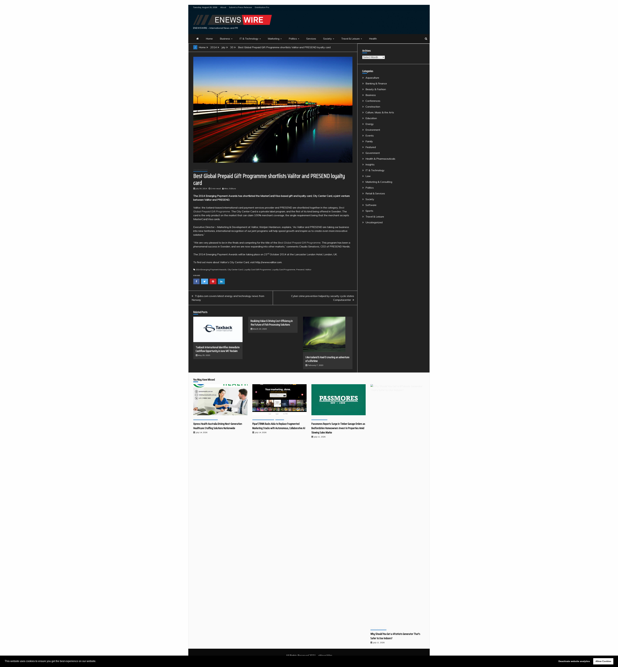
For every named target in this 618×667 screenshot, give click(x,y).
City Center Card (235, 269)
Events (369, 135)
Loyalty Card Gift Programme (257, 269)
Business (225, 38)
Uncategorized (200, 169)
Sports (369, 210)
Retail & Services (375, 193)
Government (372, 152)
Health (373, 38)
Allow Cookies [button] (603, 661)
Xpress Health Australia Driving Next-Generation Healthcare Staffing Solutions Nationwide (217, 426)
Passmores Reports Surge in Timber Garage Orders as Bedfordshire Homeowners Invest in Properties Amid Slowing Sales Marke (338, 428)
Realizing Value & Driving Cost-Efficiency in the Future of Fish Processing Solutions (272, 323)
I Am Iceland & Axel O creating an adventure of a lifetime (327, 359)
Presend (300, 269)
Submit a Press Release (240, 7)
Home (209, 38)
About (223, 7)
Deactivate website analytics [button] (574, 661)
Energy (369, 124)
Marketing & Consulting (378, 181)
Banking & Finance (376, 83)
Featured (370, 147)
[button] (97, 661)
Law (368, 176)
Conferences (372, 100)
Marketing (273, 38)
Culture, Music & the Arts (379, 112)
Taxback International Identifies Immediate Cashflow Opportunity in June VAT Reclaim (218, 349)
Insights (370, 164)
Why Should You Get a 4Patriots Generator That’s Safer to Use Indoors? (395, 636)
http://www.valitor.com (268, 262)
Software (370, 205)
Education (371, 118)
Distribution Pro (262, 7)
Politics (293, 38)
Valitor (308, 269)
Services (311, 38)
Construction (372, 106)
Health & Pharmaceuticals (380, 158)
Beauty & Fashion (375, 89)
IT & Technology (248, 38)
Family (369, 141)
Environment (372, 129)
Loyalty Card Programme (283, 269)
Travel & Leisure (350, 38)
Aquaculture (372, 77)
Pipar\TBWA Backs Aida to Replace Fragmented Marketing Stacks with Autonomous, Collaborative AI (278, 426)
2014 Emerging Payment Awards (211, 269)
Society (327, 38)
